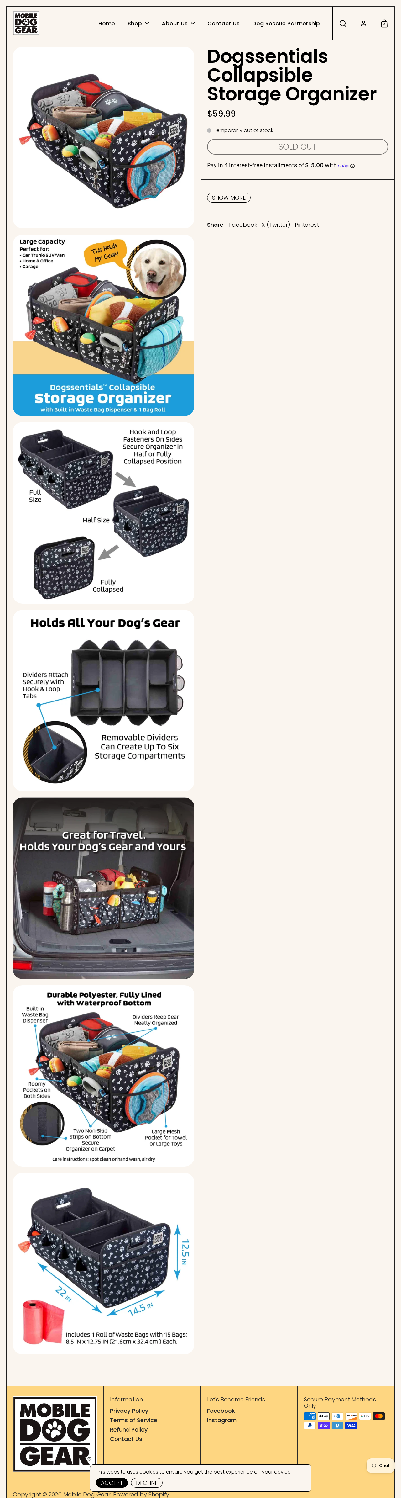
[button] (342, 23)
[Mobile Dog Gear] (26, 23)
